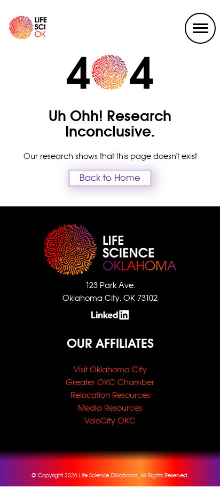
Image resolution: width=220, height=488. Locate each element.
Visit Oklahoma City (110, 369)
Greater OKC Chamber (110, 382)
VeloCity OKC (110, 420)
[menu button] (200, 28)
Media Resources (110, 408)
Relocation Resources (110, 395)
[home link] (19, 36)
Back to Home (110, 177)
